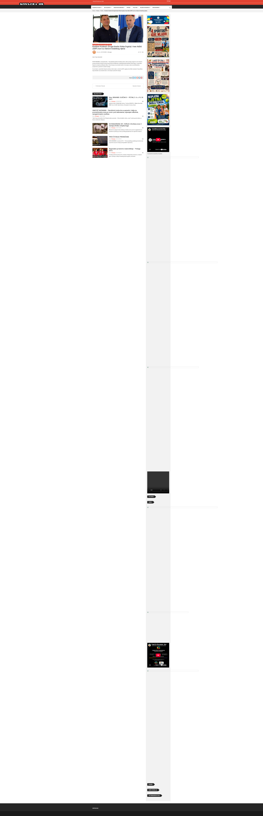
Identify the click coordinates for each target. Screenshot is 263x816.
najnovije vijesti (96, 7)
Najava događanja (145, 7)
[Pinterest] (141, 78)
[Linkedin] (139, 78)
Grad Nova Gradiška (119, 7)
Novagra (110, 52)
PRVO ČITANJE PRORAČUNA (119, 137)
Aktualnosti (107, 7)
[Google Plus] (137, 78)
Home (93, 10)
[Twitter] (170, 1)
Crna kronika (155, 7)
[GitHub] (168, 1)
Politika (135, 7)
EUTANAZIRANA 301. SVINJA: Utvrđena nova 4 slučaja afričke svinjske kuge (125, 125)
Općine (128, 7)
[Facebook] (167, 1)
